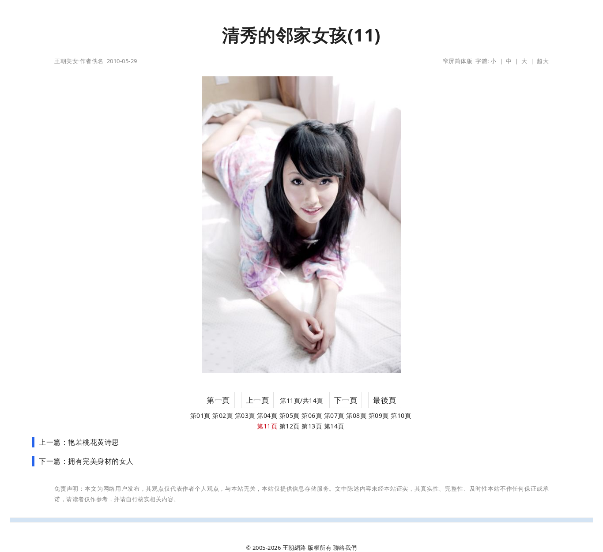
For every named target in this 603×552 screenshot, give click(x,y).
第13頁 (312, 426)
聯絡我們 (345, 548)
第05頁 (289, 415)
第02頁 (222, 415)
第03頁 (245, 415)
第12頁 (289, 426)
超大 (543, 61)
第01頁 (200, 415)
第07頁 (334, 415)
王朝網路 (294, 548)
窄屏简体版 (458, 61)
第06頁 (312, 415)
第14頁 (334, 426)
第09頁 (379, 415)
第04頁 (267, 415)
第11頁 (267, 426)
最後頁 (384, 400)
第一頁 (218, 400)
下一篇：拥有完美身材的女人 (86, 461)
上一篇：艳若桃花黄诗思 (79, 442)
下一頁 (346, 400)
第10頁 (401, 415)
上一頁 (257, 400)
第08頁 (356, 415)
